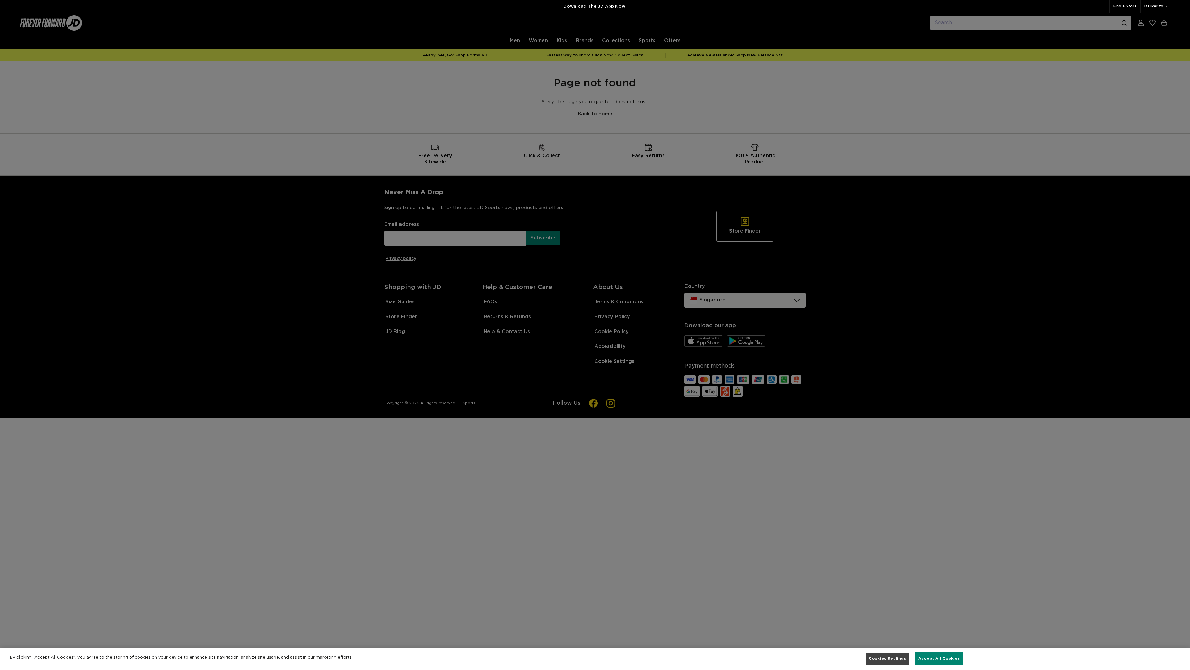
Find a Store (1125, 6)
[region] (595, 659)
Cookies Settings (887, 658)
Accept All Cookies (939, 658)
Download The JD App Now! (595, 6)
